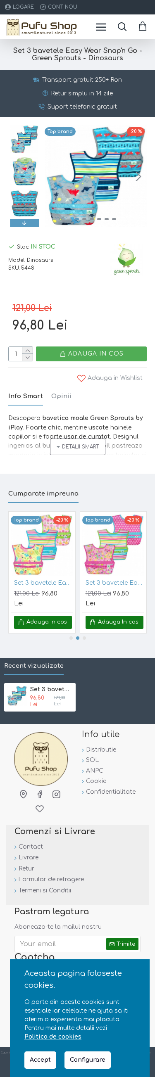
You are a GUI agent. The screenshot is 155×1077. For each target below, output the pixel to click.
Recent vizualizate (34, 665)
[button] (53, 176)
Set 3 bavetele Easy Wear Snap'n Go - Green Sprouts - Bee (43, 583)
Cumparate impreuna (43, 493)
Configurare (87, 1060)
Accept (40, 1060)
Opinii (61, 396)
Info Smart (25, 396)
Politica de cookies (52, 1037)
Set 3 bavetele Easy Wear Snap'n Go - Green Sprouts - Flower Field (115, 583)
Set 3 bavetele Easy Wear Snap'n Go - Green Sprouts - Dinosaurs (51, 689)
